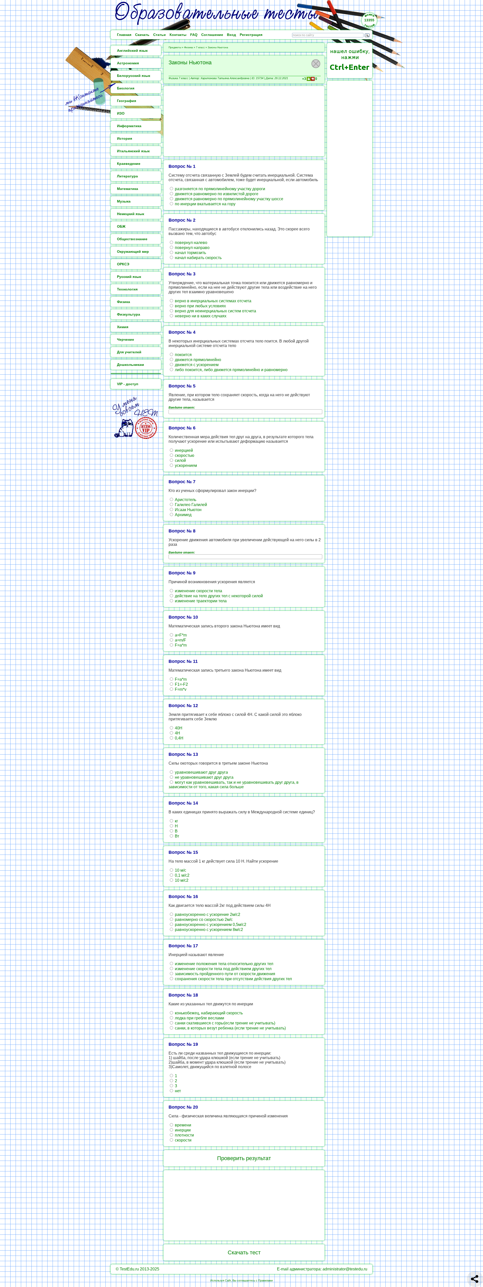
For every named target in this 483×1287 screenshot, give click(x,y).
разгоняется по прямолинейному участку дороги (219, 189)
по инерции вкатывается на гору (204, 204)
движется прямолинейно (197, 360)
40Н (178, 728)
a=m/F (180, 640)
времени (182, 1125)
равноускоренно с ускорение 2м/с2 (207, 914)
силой (180, 460)
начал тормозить (190, 253)
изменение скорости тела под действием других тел (222, 969)
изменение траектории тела (200, 601)
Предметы (175, 47)
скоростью (184, 455)
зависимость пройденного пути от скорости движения (224, 974)
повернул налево (190, 242)
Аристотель (185, 500)
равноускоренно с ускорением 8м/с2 (208, 929)
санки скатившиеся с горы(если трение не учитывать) (224, 1023)
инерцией (183, 450)
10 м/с (180, 870)
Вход (231, 35)
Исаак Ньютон (188, 510)
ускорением (185, 465)
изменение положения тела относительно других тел (223, 964)
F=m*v (180, 689)
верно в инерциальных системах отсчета (212, 301)
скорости (182, 1140)
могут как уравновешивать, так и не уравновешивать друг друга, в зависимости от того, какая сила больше (234, 784)
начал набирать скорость (198, 258)
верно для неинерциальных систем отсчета (215, 311)
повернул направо (192, 247)
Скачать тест (244, 1252)
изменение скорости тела (198, 591)
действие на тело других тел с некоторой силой (218, 596)
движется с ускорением (196, 365)
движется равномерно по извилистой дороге (216, 194)
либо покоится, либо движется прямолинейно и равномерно (231, 370)
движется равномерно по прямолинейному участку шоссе (228, 199)
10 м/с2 (181, 880)
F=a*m (180, 645)
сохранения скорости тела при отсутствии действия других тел (233, 979)
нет (177, 1091)
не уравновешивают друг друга (203, 777)
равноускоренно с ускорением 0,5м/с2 (210, 924)
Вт (176, 836)
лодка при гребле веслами (199, 1018)
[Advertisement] (244, 121)
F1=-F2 (181, 684)
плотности (184, 1135)
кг (176, 821)
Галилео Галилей (190, 505)
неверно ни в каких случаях (200, 316)
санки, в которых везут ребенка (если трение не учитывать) (230, 1028)
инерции (182, 1130)
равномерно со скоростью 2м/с (203, 919)
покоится (183, 355)
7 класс (200, 47)
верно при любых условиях (200, 306)
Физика (188, 47)
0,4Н (178, 738)
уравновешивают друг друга (201, 772)
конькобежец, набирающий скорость (208, 1013)
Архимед (182, 515)
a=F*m (180, 635)
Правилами (265, 1280)
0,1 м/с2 (181, 875)
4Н (177, 733)
